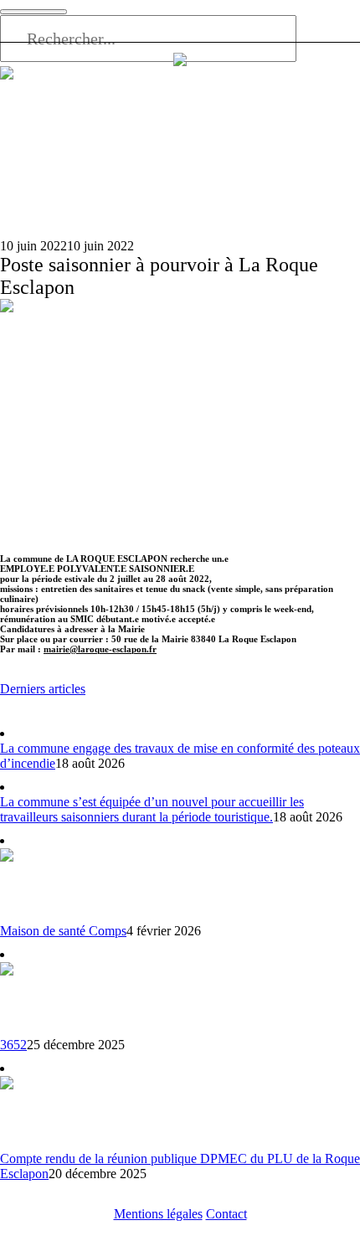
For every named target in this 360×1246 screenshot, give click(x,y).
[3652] (37, 998)
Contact (226, 1214)
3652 (13, 1044)
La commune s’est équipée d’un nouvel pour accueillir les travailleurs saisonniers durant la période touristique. (152, 809)
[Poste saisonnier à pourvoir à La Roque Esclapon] (180, 424)
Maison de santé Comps (63, 931)
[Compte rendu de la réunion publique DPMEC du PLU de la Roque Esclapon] (37, 1111)
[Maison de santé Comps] (37, 884)
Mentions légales (158, 1214)
